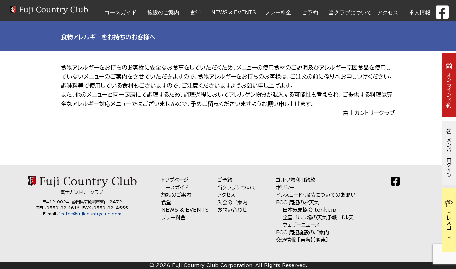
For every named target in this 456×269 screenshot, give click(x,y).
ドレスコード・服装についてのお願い (316, 194)
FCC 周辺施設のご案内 (302, 232)
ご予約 (310, 12)
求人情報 (419, 12)
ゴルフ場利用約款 (295, 179)
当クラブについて (350, 12)
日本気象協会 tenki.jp (309, 209)
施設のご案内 (163, 12)
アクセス (387, 12)
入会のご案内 (232, 202)
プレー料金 (278, 12)
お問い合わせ (232, 209)
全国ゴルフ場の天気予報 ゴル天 (318, 217)
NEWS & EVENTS (233, 12)
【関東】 (320, 239)
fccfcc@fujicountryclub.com (89, 214)
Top (440, 253)
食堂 (195, 12)
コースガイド (120, 12)
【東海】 (305, 239)
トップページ (174, 179)
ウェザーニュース (301, 224)
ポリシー (285, 187)
